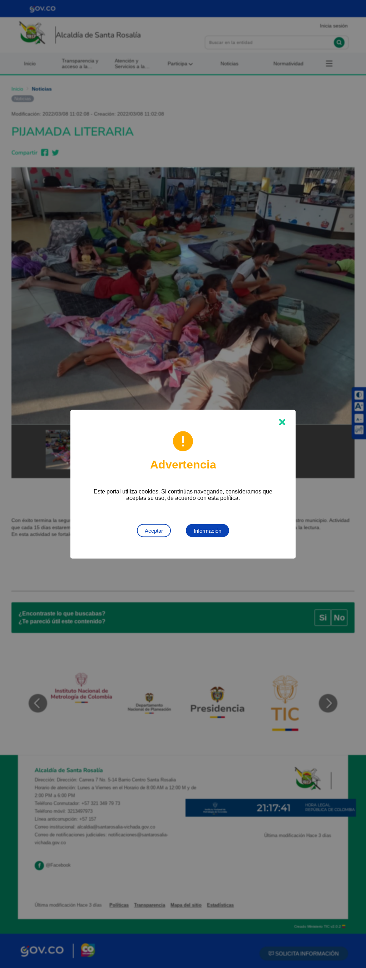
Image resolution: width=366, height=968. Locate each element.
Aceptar (154, 530)
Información (207, 530)
